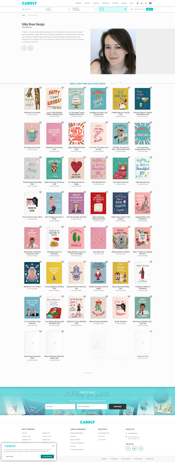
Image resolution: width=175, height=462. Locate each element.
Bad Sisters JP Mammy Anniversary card (32, 253)
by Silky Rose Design (32, 114)
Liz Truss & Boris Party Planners (32, 322)
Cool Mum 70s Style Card (98, 391)
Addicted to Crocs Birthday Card (76, 322)
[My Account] (141, 3)
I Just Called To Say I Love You (76, 357)
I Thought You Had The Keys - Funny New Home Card (120, 149)
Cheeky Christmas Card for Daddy (98, 288)
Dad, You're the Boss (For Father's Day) (54, 427)
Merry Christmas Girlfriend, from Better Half (98, 427)
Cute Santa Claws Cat (121, 182)
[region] (28, 452)
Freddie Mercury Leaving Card (121, 113)
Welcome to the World (32, 112)
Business (124, 3)
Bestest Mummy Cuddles (121, 252)
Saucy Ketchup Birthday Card (120, 288)
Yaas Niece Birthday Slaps (98, 461)
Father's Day (105, 3)
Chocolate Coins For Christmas (54, 253)
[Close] (53, 446)
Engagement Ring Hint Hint (54, 461)
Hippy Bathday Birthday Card (76, 148)
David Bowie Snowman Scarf (32, 357)
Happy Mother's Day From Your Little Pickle (76, 253)
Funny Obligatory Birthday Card (54, 288)
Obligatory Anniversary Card (54, 148)
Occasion (87, 3)
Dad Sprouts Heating (76, 391)
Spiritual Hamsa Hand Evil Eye (76, 288)
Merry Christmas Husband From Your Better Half (120, 392)
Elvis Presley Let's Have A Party (54, 218)
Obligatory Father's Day (76, 426)
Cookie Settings (9, 456)
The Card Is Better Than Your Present (98, 357)
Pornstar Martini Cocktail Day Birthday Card (143, 113)
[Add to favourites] (40, 87)
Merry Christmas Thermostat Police (98, 218)
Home (23, 15)
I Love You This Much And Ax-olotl (98, 148)
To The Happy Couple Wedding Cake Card (76, 113)
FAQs (131, 3)
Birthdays (78, 3)
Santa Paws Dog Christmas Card (54, 183)
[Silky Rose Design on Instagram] (30, 48)
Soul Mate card (98, 252)
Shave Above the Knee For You (142, 427)
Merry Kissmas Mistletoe (98, 321)
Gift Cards (115, 3)
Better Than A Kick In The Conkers (120, 218)
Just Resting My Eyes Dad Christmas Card (54, 322)
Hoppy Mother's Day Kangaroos (143, 218)
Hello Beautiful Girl (98, 182)
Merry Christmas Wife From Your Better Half (32, 427)
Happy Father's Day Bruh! (121, 426)
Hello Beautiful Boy (143, 182)
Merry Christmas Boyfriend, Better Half (54, 357)
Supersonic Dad (142, 356)
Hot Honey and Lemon (32, 147)
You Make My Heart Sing (54, 391)
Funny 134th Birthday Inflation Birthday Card (54, 113)
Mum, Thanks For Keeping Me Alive (142, 253)
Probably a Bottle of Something (143, 288)
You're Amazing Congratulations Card (142, 148)
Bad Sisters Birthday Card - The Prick (142, 322)
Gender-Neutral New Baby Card (32, 183)
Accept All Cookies (47, 456)
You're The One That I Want (32, 217)
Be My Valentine (121, 321)
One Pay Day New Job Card (76, 217)
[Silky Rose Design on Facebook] (24, 48)
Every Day (96, 3)
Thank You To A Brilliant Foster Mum (32, 392)
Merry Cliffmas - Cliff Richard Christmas (120, 357)
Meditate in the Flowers (32, 287)
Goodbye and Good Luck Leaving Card (98, 113)
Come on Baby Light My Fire (142, 392)
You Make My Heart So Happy (76, 183)
